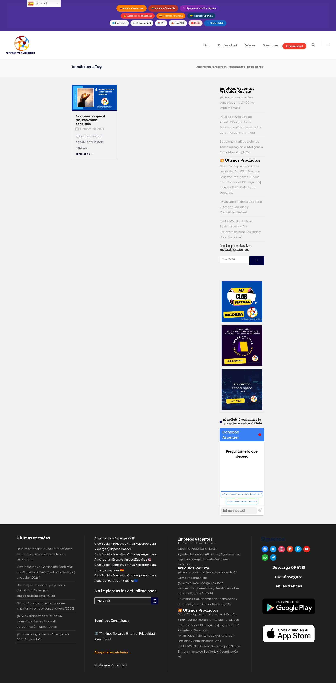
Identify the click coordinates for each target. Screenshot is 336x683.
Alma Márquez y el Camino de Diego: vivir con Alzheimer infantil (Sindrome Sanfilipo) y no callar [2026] (46, 572)
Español (40, 3)
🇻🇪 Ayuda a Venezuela (132, 8)
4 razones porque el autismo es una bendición (90, 120)
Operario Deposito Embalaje (198, 548)
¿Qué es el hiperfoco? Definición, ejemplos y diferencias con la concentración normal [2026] (39, 621)
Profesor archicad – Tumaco (197, 543)
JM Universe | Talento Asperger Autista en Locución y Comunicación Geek (241, 207)
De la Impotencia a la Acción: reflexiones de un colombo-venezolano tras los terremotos (44, 554)
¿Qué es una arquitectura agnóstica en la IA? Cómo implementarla (237, 102)
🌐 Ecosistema (119, 23)
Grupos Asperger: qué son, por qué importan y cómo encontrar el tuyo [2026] (45, 605)
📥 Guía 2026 (177, 23)
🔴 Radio (195, 23)
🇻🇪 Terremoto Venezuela (171, 16)
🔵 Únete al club (215, 23)
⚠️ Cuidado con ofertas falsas (137, 16)
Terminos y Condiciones (111, 620)
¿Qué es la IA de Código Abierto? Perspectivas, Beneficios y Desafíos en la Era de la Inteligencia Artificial (208, 588)
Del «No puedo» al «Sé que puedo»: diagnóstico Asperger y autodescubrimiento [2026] (41, 590)
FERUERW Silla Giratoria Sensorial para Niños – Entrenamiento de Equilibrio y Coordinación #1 (209, 651)
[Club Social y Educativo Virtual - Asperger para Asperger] (242, 321)
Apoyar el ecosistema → (112, 652)
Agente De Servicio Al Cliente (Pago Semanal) (209, 554)
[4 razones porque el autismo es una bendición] (94, 97)
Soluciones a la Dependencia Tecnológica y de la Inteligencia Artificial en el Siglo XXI (241, 147)
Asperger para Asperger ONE (114, 538)
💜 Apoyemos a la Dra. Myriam (199, 8)
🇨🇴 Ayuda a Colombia (163, 8)
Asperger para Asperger (211, 66)
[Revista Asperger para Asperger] (242, 409)
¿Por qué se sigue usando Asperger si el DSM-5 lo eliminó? (43, 636)
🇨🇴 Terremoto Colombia (201, 16)
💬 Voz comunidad (142, 23)
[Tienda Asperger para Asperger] (242, 365)
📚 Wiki (161, 23)
